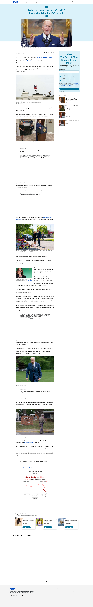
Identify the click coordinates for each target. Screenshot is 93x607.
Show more (29, 280)
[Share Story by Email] (51, 52)
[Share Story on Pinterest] (49, 52)
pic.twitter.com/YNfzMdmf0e (26, 158)
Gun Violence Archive (28, 467)
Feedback (52, 597)
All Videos (62, 593)
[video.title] (46, 33)
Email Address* (62, 69)
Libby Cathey (19, 51)
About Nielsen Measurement (52, 593)
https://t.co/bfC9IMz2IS (36, 316)
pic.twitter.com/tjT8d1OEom (25, 317)
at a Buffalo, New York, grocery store (45, 57)
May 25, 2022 (37, 160)
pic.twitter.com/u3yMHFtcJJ (25, 193)
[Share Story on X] (46, 52)
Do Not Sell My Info (43, 593)
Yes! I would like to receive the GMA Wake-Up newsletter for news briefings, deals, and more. (69, 80)
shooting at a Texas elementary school (29, 60)
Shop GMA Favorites (21, 514)
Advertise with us (43, 598)
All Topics (62, 595)
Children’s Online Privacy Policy (43, 596)
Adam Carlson (24, 51)
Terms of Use (76, 83)
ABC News (63, 590)
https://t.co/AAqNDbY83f (39, 157)
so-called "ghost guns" (29, 442)
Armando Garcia (32, 51)
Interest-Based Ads (53, 591)
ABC (61, 592)
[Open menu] (58, 2)
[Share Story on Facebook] (44, 52)
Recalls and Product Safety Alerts (74, 591)
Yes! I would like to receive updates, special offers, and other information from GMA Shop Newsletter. (70, 77)
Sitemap (73, 588)
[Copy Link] (53, 52)
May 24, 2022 (37, 194)
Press (51, 595)
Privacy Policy (76, 84)
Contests (41, 588)
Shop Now (26, 527)
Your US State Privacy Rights (54, 589)
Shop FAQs (63, 588)
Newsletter (77, 2)
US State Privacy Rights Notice (66, 85)
